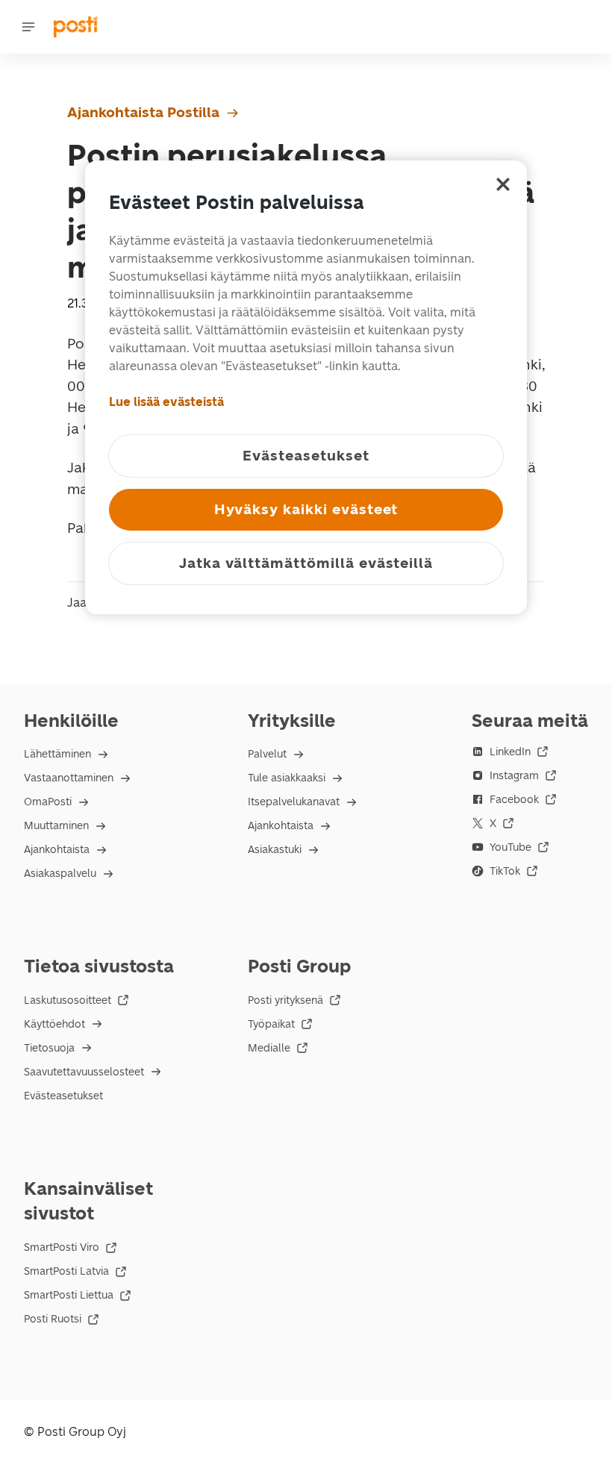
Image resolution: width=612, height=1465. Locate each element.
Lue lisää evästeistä (166, 402)
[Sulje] (503, 184)
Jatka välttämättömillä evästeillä (306, 563)
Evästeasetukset (63, 1096)
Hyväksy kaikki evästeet (306, 509)
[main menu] (28, 26)
